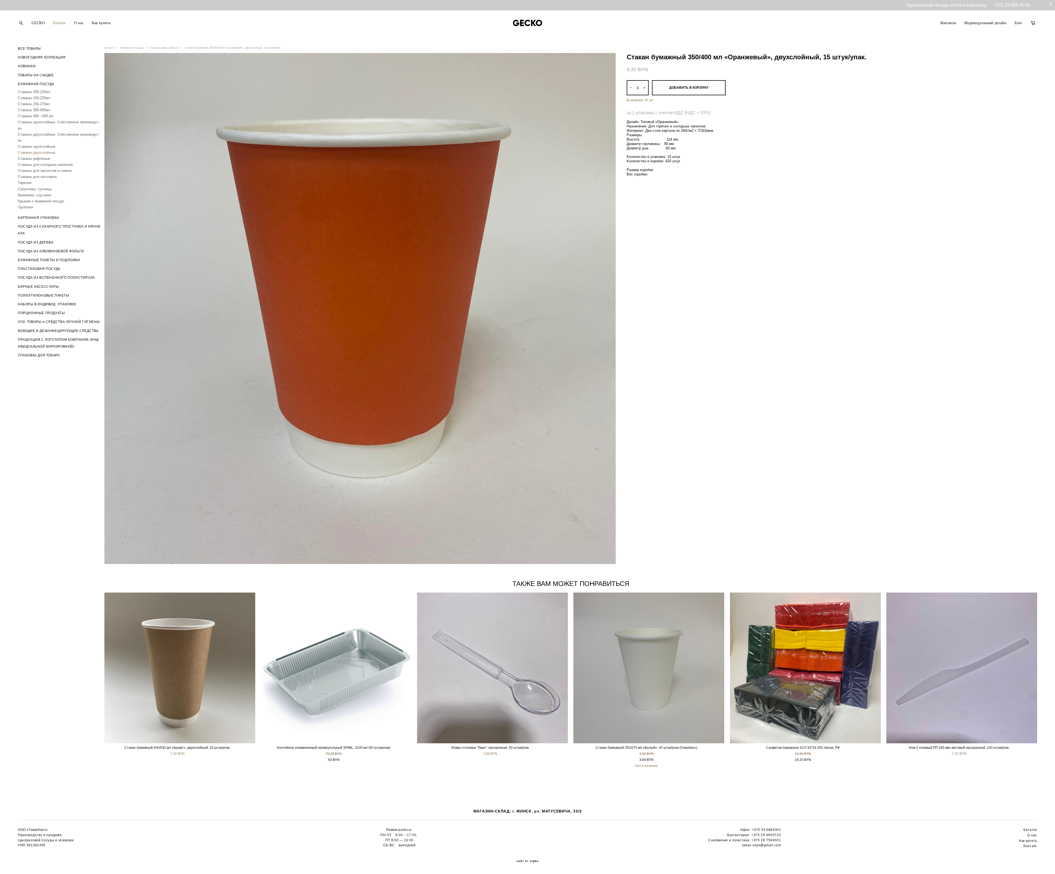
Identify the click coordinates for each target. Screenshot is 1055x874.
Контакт (1030, 846)
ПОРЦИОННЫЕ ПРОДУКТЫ (41, 313)
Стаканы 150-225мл (34, 98)
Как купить (101, 23)
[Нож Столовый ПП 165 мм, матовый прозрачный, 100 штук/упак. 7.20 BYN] (961, 668)
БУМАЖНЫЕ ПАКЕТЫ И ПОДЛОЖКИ (49, 260)
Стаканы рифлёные (34, 159)
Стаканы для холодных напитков (45, 165)
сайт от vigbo (527, 861)
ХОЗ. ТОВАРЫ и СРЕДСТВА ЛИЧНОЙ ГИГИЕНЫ (59, 322)
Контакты (948, 23)
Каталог (59, 23)
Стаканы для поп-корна (37, 177)
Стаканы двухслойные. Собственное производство (58, 137)
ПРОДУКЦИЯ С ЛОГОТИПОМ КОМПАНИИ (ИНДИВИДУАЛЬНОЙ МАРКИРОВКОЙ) (58, 343)
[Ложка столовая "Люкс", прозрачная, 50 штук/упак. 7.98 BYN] (492, 668)
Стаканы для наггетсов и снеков (45, 171)
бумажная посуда (132, 47)
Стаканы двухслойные (36, 152)
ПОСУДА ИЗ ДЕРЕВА (36, 242)
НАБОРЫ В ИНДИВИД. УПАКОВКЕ (47, 304)
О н (1030, 835)
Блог (1018, 23)
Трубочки (25, 207)
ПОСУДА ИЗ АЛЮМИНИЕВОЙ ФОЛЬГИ (51, 251)
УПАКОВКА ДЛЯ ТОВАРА (39, 355)
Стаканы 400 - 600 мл (36, 116)
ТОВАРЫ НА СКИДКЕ (36, 75)
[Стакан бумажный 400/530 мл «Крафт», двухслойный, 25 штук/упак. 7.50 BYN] (179, 668)
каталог (109, 47)
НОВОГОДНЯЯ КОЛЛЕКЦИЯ (42, 57)
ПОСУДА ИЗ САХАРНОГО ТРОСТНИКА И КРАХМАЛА (59, 230)
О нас (79, 23)
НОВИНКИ (26, 66)
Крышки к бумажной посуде (41, 201)
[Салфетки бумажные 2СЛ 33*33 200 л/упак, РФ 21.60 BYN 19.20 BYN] (805, 668)
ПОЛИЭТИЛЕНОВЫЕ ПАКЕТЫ (43, 295)
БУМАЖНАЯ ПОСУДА (36, 84)
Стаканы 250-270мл (34, 104)
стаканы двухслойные (164, 47)
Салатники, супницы (35, 189)
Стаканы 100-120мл (34, 92)
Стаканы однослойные (36, 146)
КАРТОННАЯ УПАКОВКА (38, 218)
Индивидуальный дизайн (985, 23)
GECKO (38, 23)
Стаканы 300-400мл (34, 110)
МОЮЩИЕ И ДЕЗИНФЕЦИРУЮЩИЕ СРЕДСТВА (58, 331)
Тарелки (24, 183)
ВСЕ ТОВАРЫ (29, 49)
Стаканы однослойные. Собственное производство (58, 125)
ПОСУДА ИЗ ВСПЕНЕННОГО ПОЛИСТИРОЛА (56, 278)
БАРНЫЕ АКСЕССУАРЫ (38, 287)
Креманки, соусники (34, 195)
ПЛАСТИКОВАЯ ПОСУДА (39, 269)
